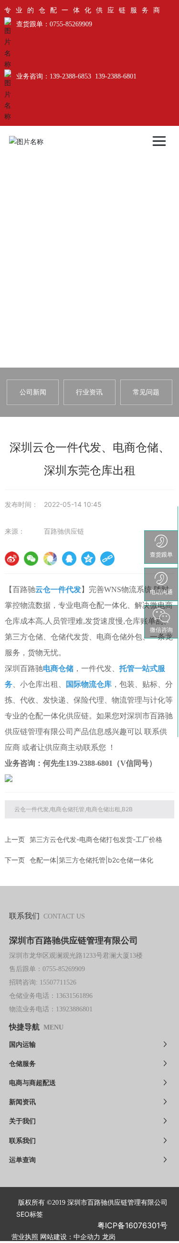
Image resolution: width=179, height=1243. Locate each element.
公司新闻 (33, 392)
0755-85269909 (71, 24)
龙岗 (109, 1237)
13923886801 (74, 1009)
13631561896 (74, 995)
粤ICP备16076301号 (132, 1225)
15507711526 (58, 982)
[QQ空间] (88, 558)
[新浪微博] (12, 558)
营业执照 (24, 1237)
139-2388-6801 (116, 76)
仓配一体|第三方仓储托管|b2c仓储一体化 (91, 860)
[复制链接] (107, 558)
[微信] (31, 558)
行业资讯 (89, 392)
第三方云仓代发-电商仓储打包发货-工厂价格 (96, 839)
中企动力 (87, 1237)
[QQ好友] (69, 558)
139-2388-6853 (70, 76)
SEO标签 (29, 1214)
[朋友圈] (50, 558)
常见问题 (146, 392)
